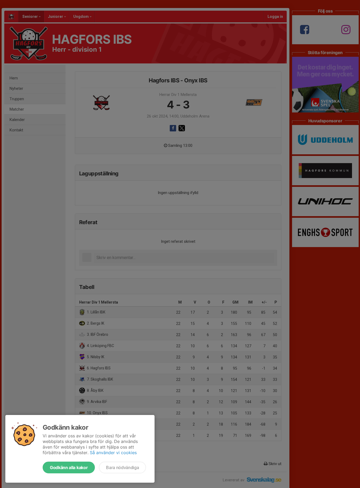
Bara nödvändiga (122, 467)
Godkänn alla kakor (69, 467)
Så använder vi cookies (113, 452)
